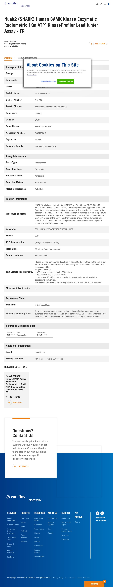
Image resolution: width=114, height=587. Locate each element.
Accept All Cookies (66, 81)
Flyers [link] (36, 537)
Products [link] (10, 557)
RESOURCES (39, 513)
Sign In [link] (77, 522)
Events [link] (23, 522)
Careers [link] (50, 533)
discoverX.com (101, 520)
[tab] (8, 58)
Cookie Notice (70, 578)
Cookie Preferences (84, 578)
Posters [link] (37, 542)
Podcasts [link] (24, 531)
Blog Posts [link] (25, 518)
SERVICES (11, 513)
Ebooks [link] (37, 533)
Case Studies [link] (39, 529)
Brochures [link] (38, 525)
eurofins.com (100, 518)
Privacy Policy (58, 578)
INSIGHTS (25, 513)
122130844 (11, 335)
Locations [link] (65, 535)
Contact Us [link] (65, 518)
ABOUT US (52, 513)
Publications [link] (38, 546)
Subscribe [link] (65, 540)
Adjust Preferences (48, 81)
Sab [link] (49, 529)
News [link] (23, 527)
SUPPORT (65, 513)
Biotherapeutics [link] (13, 525)
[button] (104, 580)
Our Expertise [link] (53, 518)
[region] (57, 73)
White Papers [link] (39, 557)
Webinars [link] (24, 542)
